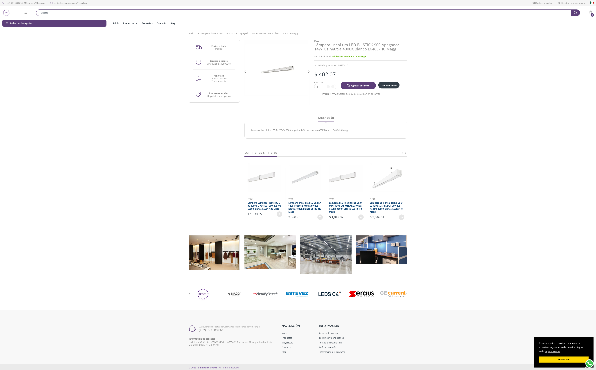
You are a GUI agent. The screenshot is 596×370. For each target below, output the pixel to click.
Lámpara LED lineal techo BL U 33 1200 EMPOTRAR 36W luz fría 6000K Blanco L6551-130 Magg (264, 205)
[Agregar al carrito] (279, 214)
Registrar (565, 3)
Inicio (191, 33)
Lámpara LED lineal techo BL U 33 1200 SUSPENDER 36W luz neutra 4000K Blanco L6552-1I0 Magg (386, 207)
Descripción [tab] (326, 118)
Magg (316, 41)
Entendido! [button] (564, 359)
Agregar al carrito (360, 85)
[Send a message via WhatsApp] (589, 363)
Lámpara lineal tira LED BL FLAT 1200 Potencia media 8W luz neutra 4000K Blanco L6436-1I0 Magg (305, 207)
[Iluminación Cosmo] (6, 12)
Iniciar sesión (579, 3)
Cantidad (318, 82)
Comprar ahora (389, 85)
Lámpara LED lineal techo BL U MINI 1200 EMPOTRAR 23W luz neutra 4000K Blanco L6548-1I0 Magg (345, 207)
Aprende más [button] (552, 351)
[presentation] (402, 153)
